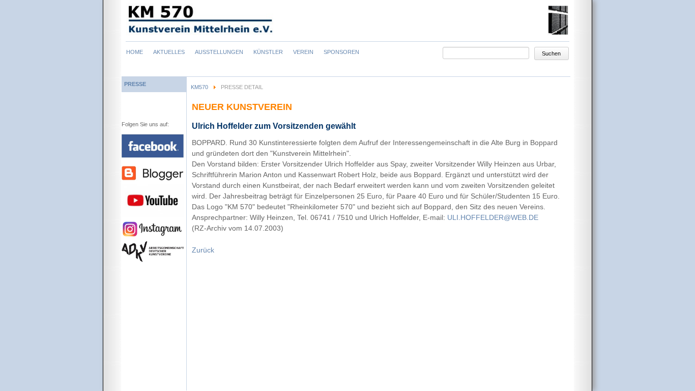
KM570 (199, 87)
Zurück (203, 250)
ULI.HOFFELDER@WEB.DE (492, 217)
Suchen (551, 53)
